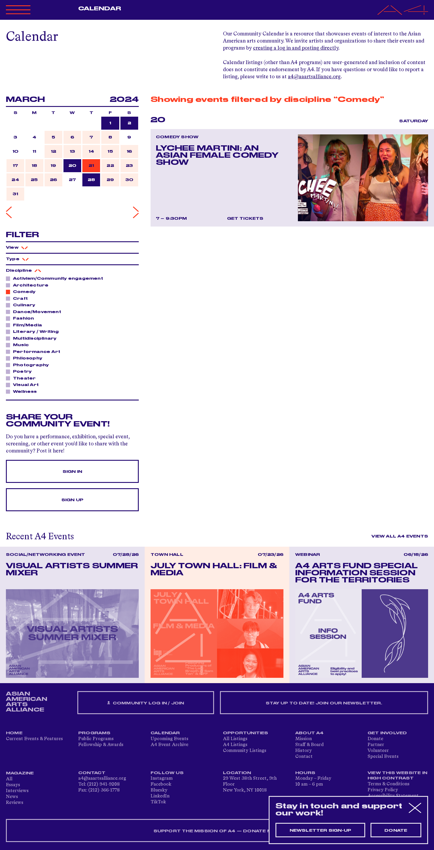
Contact (304, 756)
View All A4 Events (399, 536)
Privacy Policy (383, 790)
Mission (303, 739)
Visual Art (26, 385)
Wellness (25, 391)
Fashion (23, 318)
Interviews (17, 791)
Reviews (14, 802)
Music (21, 345)
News (12, 796)
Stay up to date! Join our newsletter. (324, 703)
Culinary (24, 305)
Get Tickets (245, 218)
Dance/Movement (37, 312)
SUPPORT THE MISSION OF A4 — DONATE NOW (217, 831)
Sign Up (72, 500)
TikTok (158, 802)
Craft (20, 298)
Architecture (30, 285)
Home (14, 733)
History (303, 750)
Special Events (383, 756)
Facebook (161, 784)
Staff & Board (309, 744)
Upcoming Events (169, 739)
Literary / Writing (36, 331)
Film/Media (27, 325)
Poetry (22, 371)
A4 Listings (235, 744)
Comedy (24, 292)
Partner (376, 744)
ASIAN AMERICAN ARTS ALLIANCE (26, 701)
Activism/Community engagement (58, 278)
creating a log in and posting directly (295, 48)
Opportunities (245, 733)
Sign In (72, 471)
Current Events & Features (34, 739)
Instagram (162, 778)
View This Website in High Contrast (397, 775)
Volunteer (378, 750)
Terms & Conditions (388, 784)
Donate (375, 739)
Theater (24, 378)
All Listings (235, 739)
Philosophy (27, 358)
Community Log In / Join (148, 703)
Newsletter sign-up (320, 830)
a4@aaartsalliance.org (314, 76)
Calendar (99, 8)
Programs (94, 733)
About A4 (309, 733)
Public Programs (96, 739)
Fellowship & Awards (100, 744)
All (9, 779)
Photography (31, 365)
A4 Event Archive (169, 744)
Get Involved (387, 733)
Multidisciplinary (34, 338)
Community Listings (244, 750)
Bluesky (159, 790)
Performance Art (36, 352)
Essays (13, 785)
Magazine (20, 773)
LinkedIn (160, 796)
